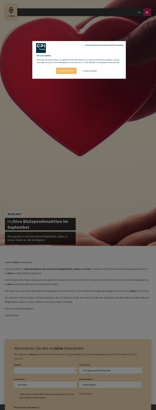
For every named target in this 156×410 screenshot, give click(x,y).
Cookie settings (90, 71)
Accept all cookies (66, 71)
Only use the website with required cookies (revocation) (104, 45)
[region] (79, 60)
